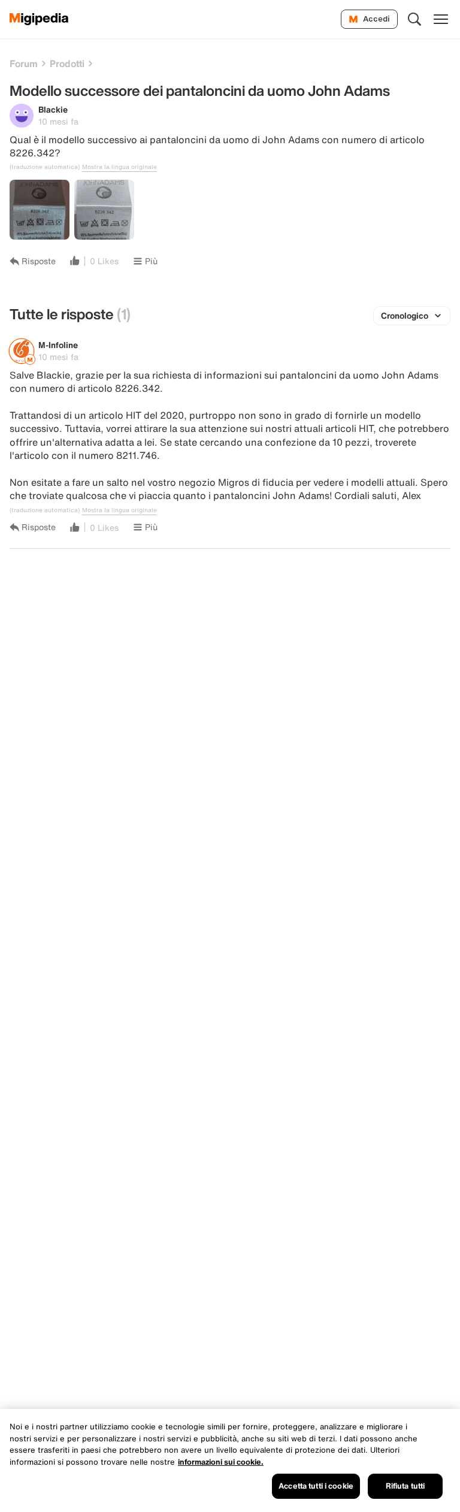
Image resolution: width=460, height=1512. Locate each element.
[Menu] (440, 19)
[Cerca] (414, 19)
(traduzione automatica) (45, 167)
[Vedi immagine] (39, 210)
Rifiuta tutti (405, 1486)
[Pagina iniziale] (39, 19)
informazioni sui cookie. (221, 1462)
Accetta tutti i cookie (316, 1486)
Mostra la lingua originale (119, 167)
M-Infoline (58, 344)
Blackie (53, 109)
